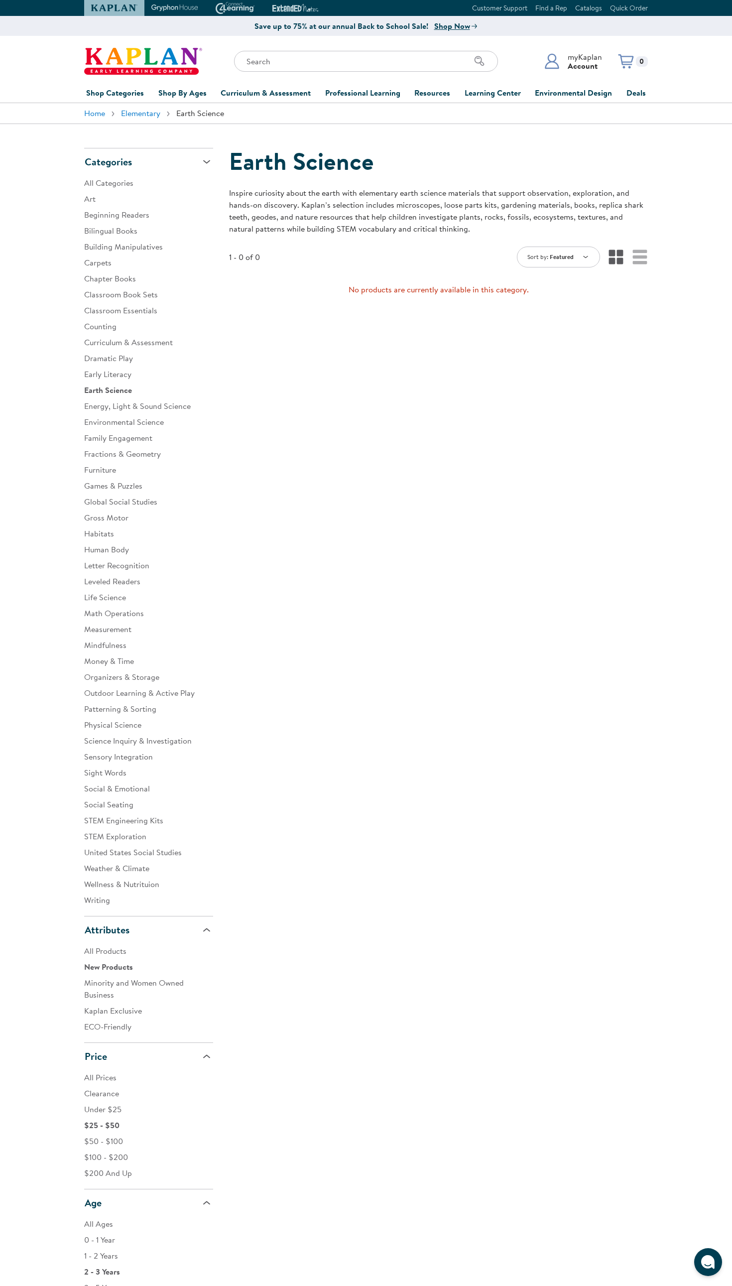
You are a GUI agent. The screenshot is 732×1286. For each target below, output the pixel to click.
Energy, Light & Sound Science (137, 405)
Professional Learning (362, 92)
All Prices (100, 1077)
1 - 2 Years (101, 1255)
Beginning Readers (116, 214)
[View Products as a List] (640, 257)
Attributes (107, 929)
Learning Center (493, 92)
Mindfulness (105, 645)
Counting (100, 326)
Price (96, 1056)
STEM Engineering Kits (123, 820)
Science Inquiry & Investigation (138, 740)
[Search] (479, 61)
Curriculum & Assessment (266, 92)
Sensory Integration (118, 756)
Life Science (105, 597)
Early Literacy (107, 374)
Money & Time (109, 660)
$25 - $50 (102, 1125)
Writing (97, 900)
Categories (108, 161)
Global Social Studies (120, 501)
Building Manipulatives (123, 246)
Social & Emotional (117, 788)
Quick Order (629, 8)
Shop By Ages (182, 92)
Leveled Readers (112, 581)
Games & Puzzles (113, 485)
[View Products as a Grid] (616, 257)
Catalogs (588, 8)
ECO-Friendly (107, 1026)
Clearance (101, 1093)
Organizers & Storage (121, 676)
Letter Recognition (116, 565)
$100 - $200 (106, 1157)
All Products (105, 950)
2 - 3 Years (102, 1271)
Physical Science (112, 724)
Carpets (98, 262)
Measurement (107, 629)
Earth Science (108, 390)
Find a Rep (551, 8)
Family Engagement (118, 437)
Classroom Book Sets (121, 294)
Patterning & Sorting (120, 708)
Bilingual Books (110, 230)
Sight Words (105, 772)
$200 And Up (108, 1172)
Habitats (99, 533)
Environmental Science (124, 421)
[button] (573, 61)
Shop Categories (115, 92)
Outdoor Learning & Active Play (139, 692)
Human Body (106, 549)
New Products (108, 966)
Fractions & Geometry (122, 453)
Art (90, 198)
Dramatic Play (108, 358)
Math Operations (114, 613)
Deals (636, 92)
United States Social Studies (133, 852)
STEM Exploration (115, 836)
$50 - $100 (103, 1141)
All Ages (98, 1223)
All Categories (108, 182)
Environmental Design (573, 92)
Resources (432, 92)
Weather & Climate (116, 868)
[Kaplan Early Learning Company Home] (143, 61)
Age (93, 1202)
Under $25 (103, 1109)
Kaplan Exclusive (113, 1010)
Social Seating (108, 804)
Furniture (100, 469)
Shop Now (452, 25)
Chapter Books (110, 278)
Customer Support (499, 8)
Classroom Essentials (120, 310)
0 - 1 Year (99, 1239)
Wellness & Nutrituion (121, 884)
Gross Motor (106, 517)
